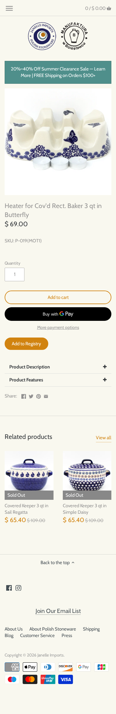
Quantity (12, 263)
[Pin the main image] (38, 395)
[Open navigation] (9, 8)
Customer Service (37, 635)
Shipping (91, 629)
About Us (14, 629)
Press (67, 635)
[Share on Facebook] (23, 395)
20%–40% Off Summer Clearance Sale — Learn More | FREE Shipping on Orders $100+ (58, 72)
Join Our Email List (58, 610)
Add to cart (58, 297)
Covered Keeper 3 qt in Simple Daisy (84, 509)
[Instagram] (18, 587)
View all (103, 437)
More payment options (58, 327)
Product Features (26, 380)
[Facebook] (9, 587)
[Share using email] (46, 395)
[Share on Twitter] (31, 395)
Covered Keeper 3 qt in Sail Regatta (26, 509)
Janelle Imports (50, 654)
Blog (9, 635)
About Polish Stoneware (52, 629)
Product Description (29, 367)
